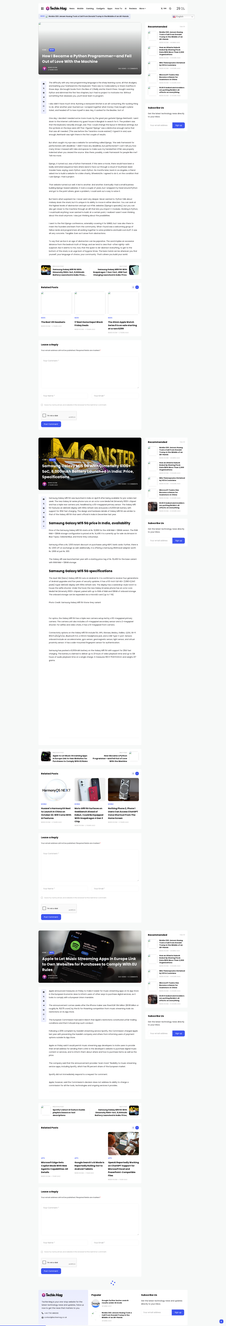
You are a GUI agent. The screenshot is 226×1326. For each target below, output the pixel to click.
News (42, 16)
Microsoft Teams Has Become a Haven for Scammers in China (169, 77)
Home (44, 50)
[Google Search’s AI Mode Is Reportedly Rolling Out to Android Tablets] (90, 1143)
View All (182, 27)
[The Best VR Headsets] (56, 303)
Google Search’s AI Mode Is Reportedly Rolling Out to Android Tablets (89, 1165)
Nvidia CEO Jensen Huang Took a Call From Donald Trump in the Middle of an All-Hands (171, 35)
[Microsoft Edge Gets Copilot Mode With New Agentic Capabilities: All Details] (56, 1143)
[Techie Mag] (55, 9)
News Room (52, 67)
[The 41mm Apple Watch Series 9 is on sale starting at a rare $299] (123, 303)
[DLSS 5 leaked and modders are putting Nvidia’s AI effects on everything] (152, 91)
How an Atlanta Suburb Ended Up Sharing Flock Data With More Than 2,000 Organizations (171, 51)
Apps (51, 953)
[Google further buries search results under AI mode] (46, 16)
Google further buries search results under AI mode (72, 16)
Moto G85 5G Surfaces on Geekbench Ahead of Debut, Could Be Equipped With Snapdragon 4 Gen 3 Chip (89, 815)
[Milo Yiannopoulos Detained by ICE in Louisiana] (152, 66)
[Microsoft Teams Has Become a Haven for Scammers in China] (152, 78)
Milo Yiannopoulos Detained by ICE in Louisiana (172, 64)
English (179, 16)
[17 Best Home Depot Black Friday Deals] (90, 303)
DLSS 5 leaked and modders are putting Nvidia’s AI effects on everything (171, 89)
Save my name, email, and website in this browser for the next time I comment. (75, 405)
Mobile (52, 460)
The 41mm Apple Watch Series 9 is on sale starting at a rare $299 (122, 325)
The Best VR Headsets (53, 322)
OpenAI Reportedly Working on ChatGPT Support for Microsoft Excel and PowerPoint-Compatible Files (123, 1169)
